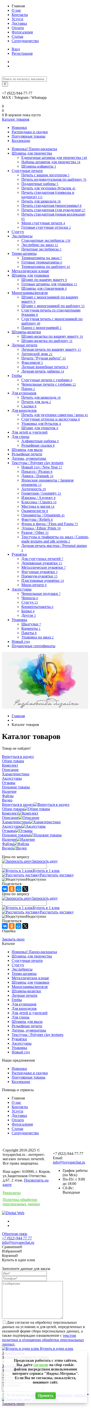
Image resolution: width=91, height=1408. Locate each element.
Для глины (20, 1017)
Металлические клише (30, 978)
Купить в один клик (56, 1348)
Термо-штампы (24, 974)
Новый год (21, 1052)
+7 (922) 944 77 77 (17, 1238)
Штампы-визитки (26, 991)
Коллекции (21, 141)
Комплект (10, 813)
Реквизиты (12, 1193)
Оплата (18, 28)
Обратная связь (14, 1234)
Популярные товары (28, 136)
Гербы (17, 1000)
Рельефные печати (27, 1026)
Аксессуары (12, 826)
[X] (25, 889)
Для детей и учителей (30, 1013)
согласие (40, 1365)
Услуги (17, 19)
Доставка (19, 23)
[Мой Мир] (18, 889)
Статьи (17, 36)
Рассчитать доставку (57, 875)
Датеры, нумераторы (29, 1030)
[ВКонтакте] (5, 889)
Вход (16, 49)
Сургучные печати (27, 960)
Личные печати (24, 995)
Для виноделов (24, 1008)
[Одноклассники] (12, 889)
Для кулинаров (24, 1004)
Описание (10, 818)
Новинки (19, 127)
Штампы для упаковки (30, 982)
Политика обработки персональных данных (21, 1202)
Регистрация (22, 53)
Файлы (8, 844)
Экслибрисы (22, 969)
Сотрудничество (25, 41)
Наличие (9, 839)
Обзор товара (13, 809)
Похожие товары (16, 835)
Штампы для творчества (32, 956)
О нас (16, 10)
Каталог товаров (15, 119)
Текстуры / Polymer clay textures (37, 1035)
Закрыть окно (13, 939)
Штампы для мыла (27, 1021)
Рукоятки (19, 1039)
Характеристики (15, 822)
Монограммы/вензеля (30, 987)
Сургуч (18, 965)
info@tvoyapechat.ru (69, 1162)
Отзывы (8, 831)
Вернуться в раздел (18, 804)
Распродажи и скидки (30, 132)
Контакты (20, 15)
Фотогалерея (22, 32)
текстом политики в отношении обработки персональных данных (43, 1339)
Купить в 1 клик (46, 871)
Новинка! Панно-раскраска (34, 952)
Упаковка (19, 1048)
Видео (7, 848)
